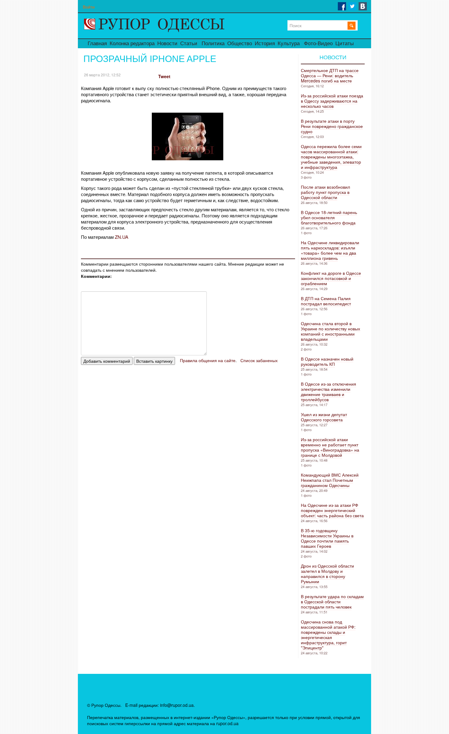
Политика (213, 43)
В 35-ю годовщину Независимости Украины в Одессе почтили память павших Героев (327, 538)
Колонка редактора (132, 43)
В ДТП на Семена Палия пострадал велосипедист (326, 301)
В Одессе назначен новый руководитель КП (327, 361)
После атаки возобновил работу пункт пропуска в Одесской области (325, 192)
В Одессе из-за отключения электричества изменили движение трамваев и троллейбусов (328, 391)
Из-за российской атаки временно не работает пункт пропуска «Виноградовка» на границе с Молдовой (330, 447)
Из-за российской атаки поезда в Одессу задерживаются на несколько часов (332, 101)
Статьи (188, 43)
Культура (289, 43)
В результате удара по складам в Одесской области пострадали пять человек (332, 601)
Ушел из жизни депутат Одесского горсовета (324, 417)
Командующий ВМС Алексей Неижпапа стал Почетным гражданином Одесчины (330, 480)
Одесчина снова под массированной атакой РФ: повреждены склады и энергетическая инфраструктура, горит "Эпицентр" (328, 635)
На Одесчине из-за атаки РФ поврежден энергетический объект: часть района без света (332, 510)
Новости (167, 43)
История (265, 43)
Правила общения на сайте (207, 360)
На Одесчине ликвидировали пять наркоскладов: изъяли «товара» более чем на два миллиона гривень (330, 250)
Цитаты (344, 43)
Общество (239, 43)
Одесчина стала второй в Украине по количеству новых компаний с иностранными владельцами (330, 331)
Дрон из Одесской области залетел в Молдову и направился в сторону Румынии (327, 573)
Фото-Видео (318, 43)
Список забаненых (259, 360)
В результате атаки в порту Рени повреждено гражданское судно (332, 126)
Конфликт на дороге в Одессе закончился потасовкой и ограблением (331, 278)
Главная (97, 43)
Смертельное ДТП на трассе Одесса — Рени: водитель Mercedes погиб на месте (330, 75)
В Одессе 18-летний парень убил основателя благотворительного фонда (329, 217)
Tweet (164, 76)
